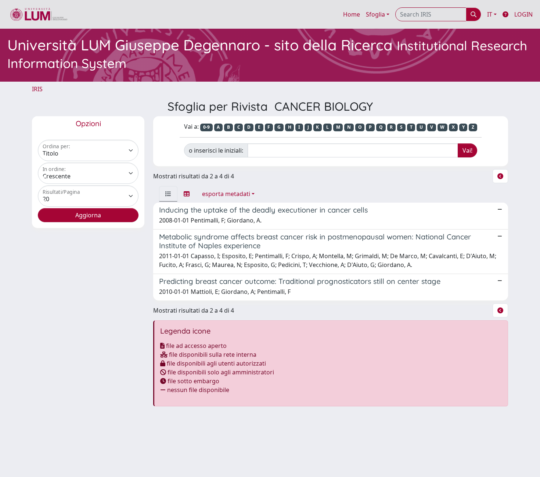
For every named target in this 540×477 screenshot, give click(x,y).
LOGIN (523, 14)
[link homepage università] (38, 14)
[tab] (168, 194)
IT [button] (489, 14)
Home (351, 14)
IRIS (37, 89)
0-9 (206, 127)
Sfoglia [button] (375, 14)
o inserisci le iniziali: (216, 150)
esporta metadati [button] (226, 194)
